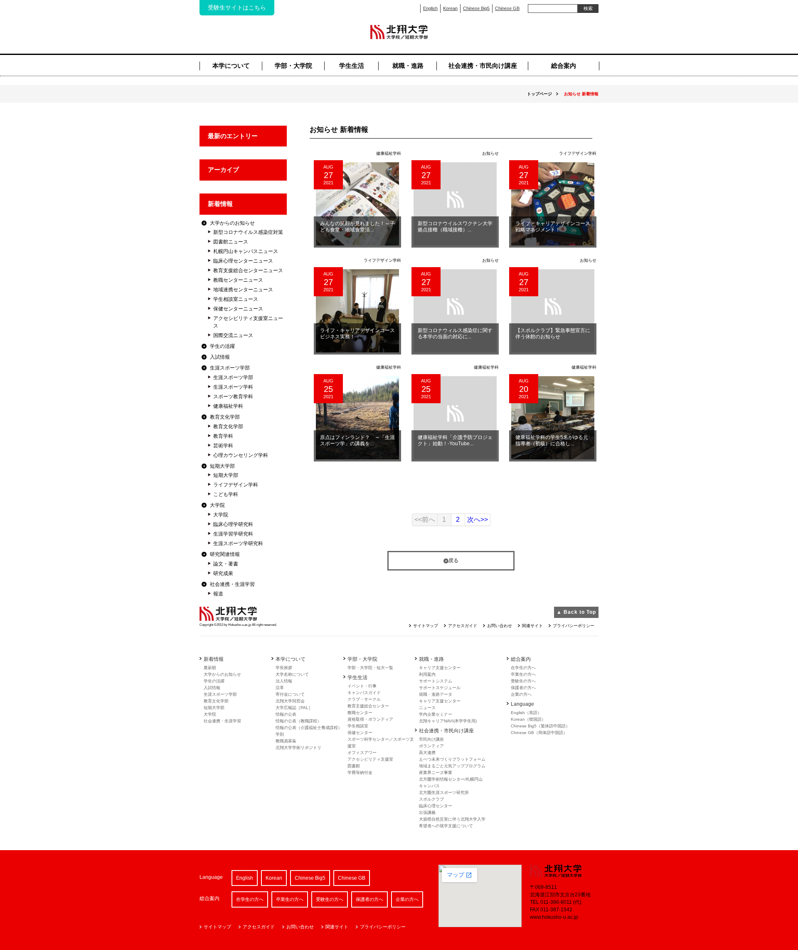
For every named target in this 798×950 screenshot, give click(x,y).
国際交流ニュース (233, 335)
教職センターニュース (238, 280)
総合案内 (563, 65)
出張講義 (427, 812)
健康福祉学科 (228, 406)
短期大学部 (222, 466)
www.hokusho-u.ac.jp (554, 917)
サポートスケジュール (440, 687)
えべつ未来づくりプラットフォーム (452, 759)
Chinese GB (507, 8)
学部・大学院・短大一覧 (370, 667)
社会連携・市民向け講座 (482, 65)
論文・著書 (225, 564)
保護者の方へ (523, 687)
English (430, 8)
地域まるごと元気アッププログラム (452, 766)
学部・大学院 (293, 65)
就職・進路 (408, 65)
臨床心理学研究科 (233, 524)
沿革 (280, 687)
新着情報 (220, 203)
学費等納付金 (359, 772)
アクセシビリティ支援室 (370, 759)
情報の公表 (286, 714)
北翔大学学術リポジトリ (298, 747)
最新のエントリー (233, 135)
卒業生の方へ (523, 674)
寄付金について (290, 694)
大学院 (217, 505)
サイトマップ (425, 625)
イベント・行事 (362, 686)
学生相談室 (357, 726)
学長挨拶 (284, 667)
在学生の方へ (523, 667)
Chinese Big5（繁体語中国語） (540, 726)
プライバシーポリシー (573, 625)
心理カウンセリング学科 (240, 455)
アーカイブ (223, 169)
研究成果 (223, 573)
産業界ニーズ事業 (435, 772)
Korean (450, 8)
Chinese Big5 (476, 8)
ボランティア (431, 746)
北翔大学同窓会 (290, 701)
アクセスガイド (462, 625)
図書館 (353, 766)
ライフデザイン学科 (235, 485)
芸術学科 (223, 446)
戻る (453, 560)
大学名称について (292, 674)
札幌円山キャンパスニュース (245, 251)
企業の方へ (521, 694)
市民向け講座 (431, 739)
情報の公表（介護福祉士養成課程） (309, 727)
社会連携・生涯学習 (232, 584)
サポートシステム (435, 681)
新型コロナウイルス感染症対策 (248, 232)
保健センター (359, 732)
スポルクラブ (431, 799)
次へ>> (477, 519)
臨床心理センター (435, 806)
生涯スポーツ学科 (233, 387)
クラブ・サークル (364, 699)
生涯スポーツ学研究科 (238, 543)
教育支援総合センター (368, 706)
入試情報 (220, 357)
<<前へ (424, 519)
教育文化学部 (225, 417)
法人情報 (284, 681)
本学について (231, 65)
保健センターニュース (238, 309)
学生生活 (351, 65)
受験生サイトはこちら (237, 7)
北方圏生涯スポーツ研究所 (444, 792)
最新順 (210, 667)
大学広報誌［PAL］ (294, 707)
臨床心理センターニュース (243, 261)
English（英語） (526, 712)
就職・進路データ (435, 694)
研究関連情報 (225, 554)
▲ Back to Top (576, 612)
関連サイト (532, 625)
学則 (280, 734)
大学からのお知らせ (232, 223)
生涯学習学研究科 (233, 534)
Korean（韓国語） (528, 719)
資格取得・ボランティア (370, 719)
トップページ (539, 94)
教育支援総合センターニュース (248, 270)
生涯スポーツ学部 (230, 368)
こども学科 (225, 494)
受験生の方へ (523, 681)
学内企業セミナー (435, 714)
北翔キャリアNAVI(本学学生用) (448, 721)
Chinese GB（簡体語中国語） (539, 732)
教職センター (359, 712)
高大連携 (427, 752)
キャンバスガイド (364, 692)
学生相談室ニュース (235, 299)
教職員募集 (286, 741)
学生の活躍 (222, 346)
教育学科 (223, 436)
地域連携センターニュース (243, 290)
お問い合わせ (499, 625)
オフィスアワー (362, 752)
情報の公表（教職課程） (298, 721)
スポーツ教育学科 (233, 396)
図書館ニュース (230, 242)
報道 (218, 594)
